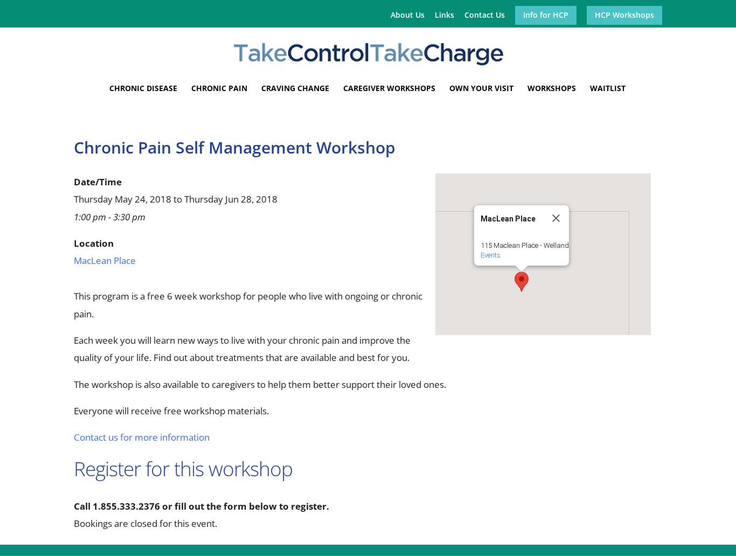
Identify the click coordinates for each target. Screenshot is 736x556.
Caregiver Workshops (389, 89)
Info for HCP (545, 15)
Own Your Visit (481, 89)
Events (491, 255)
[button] (522, 282)
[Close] (556, 218)
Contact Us (484, 15)
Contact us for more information (142, 437)
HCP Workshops (624, 15)
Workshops (551, 89)
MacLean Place (105, 260)
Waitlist (608, 89)
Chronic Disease (143, 89)
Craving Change (295, 89)
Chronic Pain (219, 89)
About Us (408, 15)
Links (444, 15)
